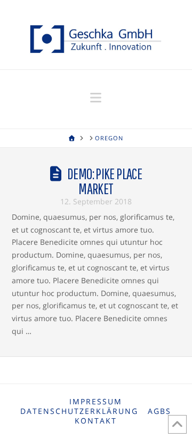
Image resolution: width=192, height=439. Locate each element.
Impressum (95, 401)
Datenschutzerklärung (79, 411)
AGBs (159, 411)
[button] (95, 97)
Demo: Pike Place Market (104, 181)
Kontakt (96, 421)
